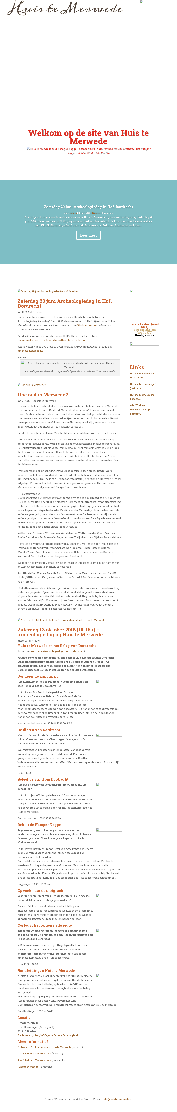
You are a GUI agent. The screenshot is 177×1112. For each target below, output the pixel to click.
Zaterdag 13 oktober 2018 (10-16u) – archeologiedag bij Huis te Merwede (60, 632)
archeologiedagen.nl (30, 350)
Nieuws (96, 212)
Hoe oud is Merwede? (43, 394)
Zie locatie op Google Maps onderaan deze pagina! (48, 1035)
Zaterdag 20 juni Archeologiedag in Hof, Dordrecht (88, 206)
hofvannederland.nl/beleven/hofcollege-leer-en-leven (51, 340)
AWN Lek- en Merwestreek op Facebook (140, 409)
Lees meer (88, 235)
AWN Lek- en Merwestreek (35, 1053)
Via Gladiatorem (87, 325)
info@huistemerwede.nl (117, 1099)
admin (73, 212)
